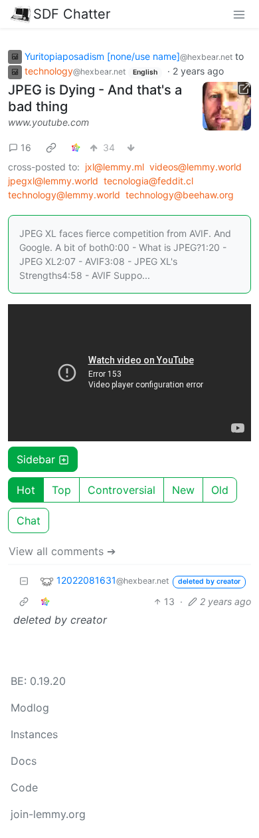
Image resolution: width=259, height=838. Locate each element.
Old (219, 490)
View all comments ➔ (62, 551)
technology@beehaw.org (180, 194)
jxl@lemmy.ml (114, 166)
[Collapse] (24, 580)
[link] (51, 147)
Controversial (121, 490)
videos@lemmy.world (195, 166)
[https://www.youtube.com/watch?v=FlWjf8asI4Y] (227, 106)
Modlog (30, 707)
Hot (26, 490)
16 (26, 147)
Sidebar (36, 459)
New (183, 490)
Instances (34, 734)
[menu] (239, 14)
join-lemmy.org (48, 814)
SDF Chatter (71, 14)
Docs (24, 760)
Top (61, 490)
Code (24, 787)
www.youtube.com (48, 122)
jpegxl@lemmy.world (53, 180)
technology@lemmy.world (64, 194)
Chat (29, 520)
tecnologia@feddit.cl (148, 180)
